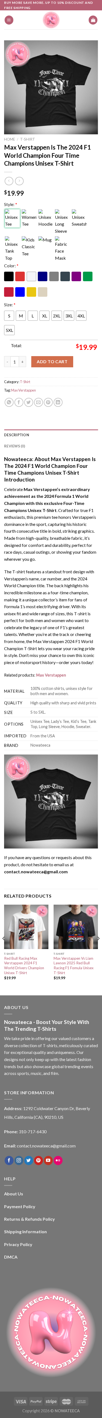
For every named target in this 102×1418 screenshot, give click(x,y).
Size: (10, 304)
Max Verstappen (23, 390)
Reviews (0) (14, 446)
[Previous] (4, 949)
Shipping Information (25, 1231)
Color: (11, 265)
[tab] (51, 434)
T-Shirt (27, 139)
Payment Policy (19, 1206)
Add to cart (52, 361)
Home (9, 139)
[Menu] (9, 20)
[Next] (98, 949)
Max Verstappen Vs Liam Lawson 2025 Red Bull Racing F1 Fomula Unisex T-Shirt (74, 965)
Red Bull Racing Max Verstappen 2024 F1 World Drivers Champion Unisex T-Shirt (24, 965)
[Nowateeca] (51, 19)
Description (16, 435)
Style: (10, 204)
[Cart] (93, 20)
